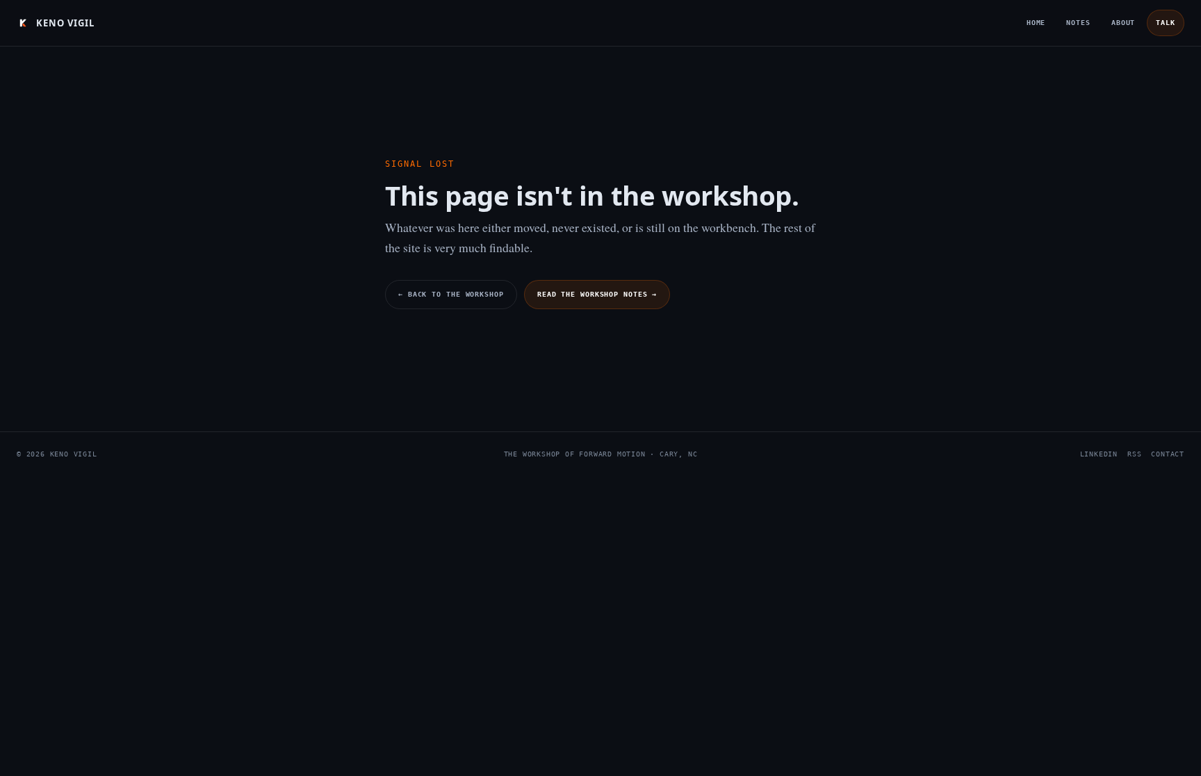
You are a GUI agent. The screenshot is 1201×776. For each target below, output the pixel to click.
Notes (1078, 22)
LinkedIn (1099, 454)
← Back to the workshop (451, 294)
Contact (1167, 454)
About (1123, 22)
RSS (1134, 454)
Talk (1165, 22)
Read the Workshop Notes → (597, 294)
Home (1036, 22)
